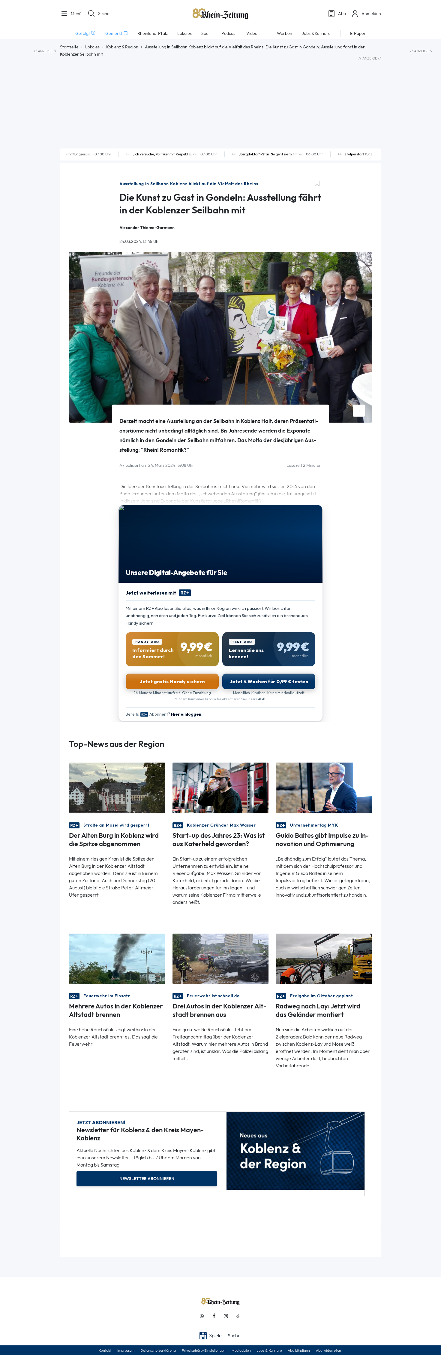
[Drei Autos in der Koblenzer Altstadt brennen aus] (220, 958)
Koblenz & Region (122, 47)
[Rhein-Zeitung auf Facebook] (214, 1316)
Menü (75, 13)
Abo (342, 13)
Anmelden (371, 13)
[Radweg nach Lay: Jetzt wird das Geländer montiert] (324, 958)
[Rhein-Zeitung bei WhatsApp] (202, 1316)
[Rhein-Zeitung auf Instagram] (226, 1316)
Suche (104, 13)
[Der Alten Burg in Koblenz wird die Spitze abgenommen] (117, 787)
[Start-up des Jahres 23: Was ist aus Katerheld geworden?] (220, 787)
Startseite (69, 47)
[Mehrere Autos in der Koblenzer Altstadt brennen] (117, 958)
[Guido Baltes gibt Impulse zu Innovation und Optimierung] (324, 787)
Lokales (92, 47)
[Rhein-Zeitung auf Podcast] (238, 1316)
